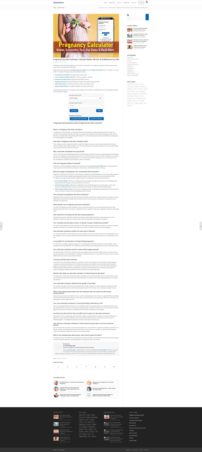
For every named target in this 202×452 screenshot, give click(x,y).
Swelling (142, 100)
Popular (129, 70)
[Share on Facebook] (58, 367)
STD (138, 100)
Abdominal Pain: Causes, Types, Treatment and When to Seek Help (116, 417)
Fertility (132, 91)
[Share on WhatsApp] (77, 367)
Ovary (141, 96)
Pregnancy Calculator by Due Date (137, 428)
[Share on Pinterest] (86, 367)
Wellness (129, 105)
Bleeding (136, 86)
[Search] (147, 2)
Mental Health (131, 96)
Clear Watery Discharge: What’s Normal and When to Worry (66, 417)
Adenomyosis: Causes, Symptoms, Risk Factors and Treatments (66, 431)
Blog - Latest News (58, 7)
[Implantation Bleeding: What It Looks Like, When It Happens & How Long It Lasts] (201, 226)
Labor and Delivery (132, 64)
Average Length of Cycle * (75, 103)
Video (145, 103)
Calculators (58, 358)
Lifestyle (129, 66)
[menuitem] (105, 2)
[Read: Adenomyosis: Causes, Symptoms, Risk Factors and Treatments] (130, 41)
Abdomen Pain (131, 84)
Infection (129, 93)
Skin (134, 100)
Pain (134, 98)
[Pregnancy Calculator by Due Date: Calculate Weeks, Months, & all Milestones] (1, 226)
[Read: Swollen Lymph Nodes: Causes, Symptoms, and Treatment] (130, 47)
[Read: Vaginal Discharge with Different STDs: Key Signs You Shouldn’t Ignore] (107, 424)
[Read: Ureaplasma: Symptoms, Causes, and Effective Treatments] (130, 35)
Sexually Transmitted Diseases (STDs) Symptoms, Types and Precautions (116, 439)
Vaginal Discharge (138, 103)
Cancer (135, 88)
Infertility (135, 93)
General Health (131, 63)
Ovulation (130, 98)
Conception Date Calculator (135, 420)
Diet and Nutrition (131, 59)
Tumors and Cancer (132, 73)
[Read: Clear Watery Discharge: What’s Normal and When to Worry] (130, 30)
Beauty (129, 57)
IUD (139, 93)
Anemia (137, 84)
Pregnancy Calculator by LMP (136, 415)
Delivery (145, 88)
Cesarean (140, 88)
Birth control (130, 86)
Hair (136, 91)
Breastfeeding (143, 86)
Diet (128, 91)
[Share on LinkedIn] (95, 367)
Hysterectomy (142, 91)
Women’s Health (133, 433)
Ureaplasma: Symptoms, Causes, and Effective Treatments (65, 424)
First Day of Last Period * (75, 95)
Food (128, 61)
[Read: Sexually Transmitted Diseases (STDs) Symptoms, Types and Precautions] (107, 439)
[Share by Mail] (114, 367)
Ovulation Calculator (134, 418)
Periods (143, 98)
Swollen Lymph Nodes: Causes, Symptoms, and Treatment (65, 439)
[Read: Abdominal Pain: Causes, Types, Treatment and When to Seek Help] (107, 417)
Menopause (143, 93)
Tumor (129, 103)
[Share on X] (67, 367)
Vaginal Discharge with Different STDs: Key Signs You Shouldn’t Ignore (116, 424)
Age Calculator (132, 425)
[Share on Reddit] (105, 367)
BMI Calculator (132, 423)
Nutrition (137, 96)
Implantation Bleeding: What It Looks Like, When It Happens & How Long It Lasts (116, 431)
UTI (133, 103)
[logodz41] (59, 2)
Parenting (129, 68)
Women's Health (62, 62)
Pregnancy (56, 62)
